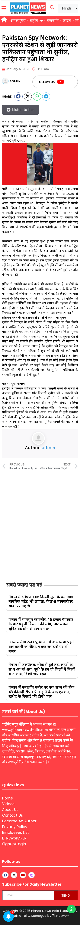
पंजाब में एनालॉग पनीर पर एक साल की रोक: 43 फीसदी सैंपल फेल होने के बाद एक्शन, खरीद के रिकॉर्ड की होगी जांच (42, 692)
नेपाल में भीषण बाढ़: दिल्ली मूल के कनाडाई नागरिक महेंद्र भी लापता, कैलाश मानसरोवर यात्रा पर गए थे (41, 601)
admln (48, 447)
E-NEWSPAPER (14, 838)
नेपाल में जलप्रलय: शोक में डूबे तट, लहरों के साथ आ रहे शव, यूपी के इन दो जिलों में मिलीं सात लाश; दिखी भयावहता (42, 669)
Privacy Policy (14, 826)
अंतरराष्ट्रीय (18, 21)
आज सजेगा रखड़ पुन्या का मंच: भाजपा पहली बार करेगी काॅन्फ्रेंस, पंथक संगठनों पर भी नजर (42, 646)
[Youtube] (61, 82)
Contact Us (12, 815)
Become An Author (19, 821)
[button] (18, 96)
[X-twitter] (14, 875)
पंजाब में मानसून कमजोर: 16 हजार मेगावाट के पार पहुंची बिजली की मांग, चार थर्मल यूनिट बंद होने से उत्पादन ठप (41, 624)
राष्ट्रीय (34, 21)
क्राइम (67, 21)
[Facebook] (69, 82)
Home (7, 798)
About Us (10, 809)
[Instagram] (31, 875)
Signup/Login (14, 843)
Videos (8, 803)
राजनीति (53, 21)
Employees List (15, 832)
